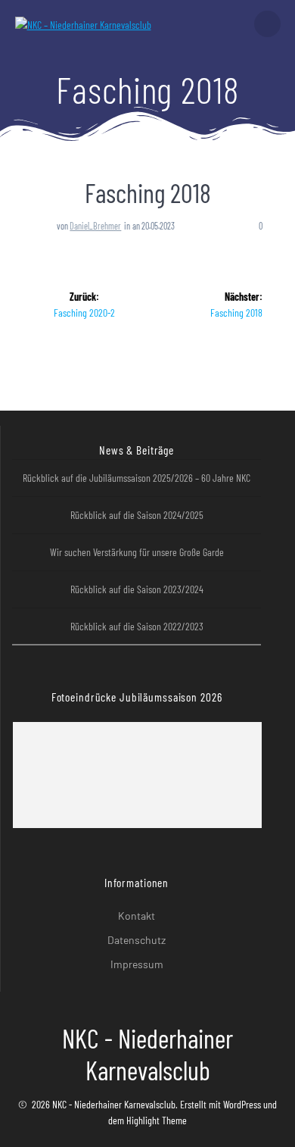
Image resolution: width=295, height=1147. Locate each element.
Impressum (136, 964)
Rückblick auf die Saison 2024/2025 (136, 514)
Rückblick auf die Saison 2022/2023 (136, 626)
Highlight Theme (156, 1120)
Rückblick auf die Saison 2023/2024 (136, 589)
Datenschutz (136, 939)
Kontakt (136, 915)
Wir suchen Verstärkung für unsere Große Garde (137, 551)
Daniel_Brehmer (95, 225)
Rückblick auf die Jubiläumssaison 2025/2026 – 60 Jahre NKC (136, 477)
